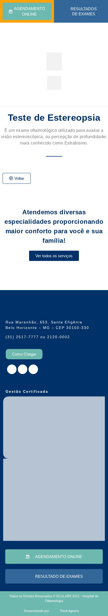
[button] (54, 61)
